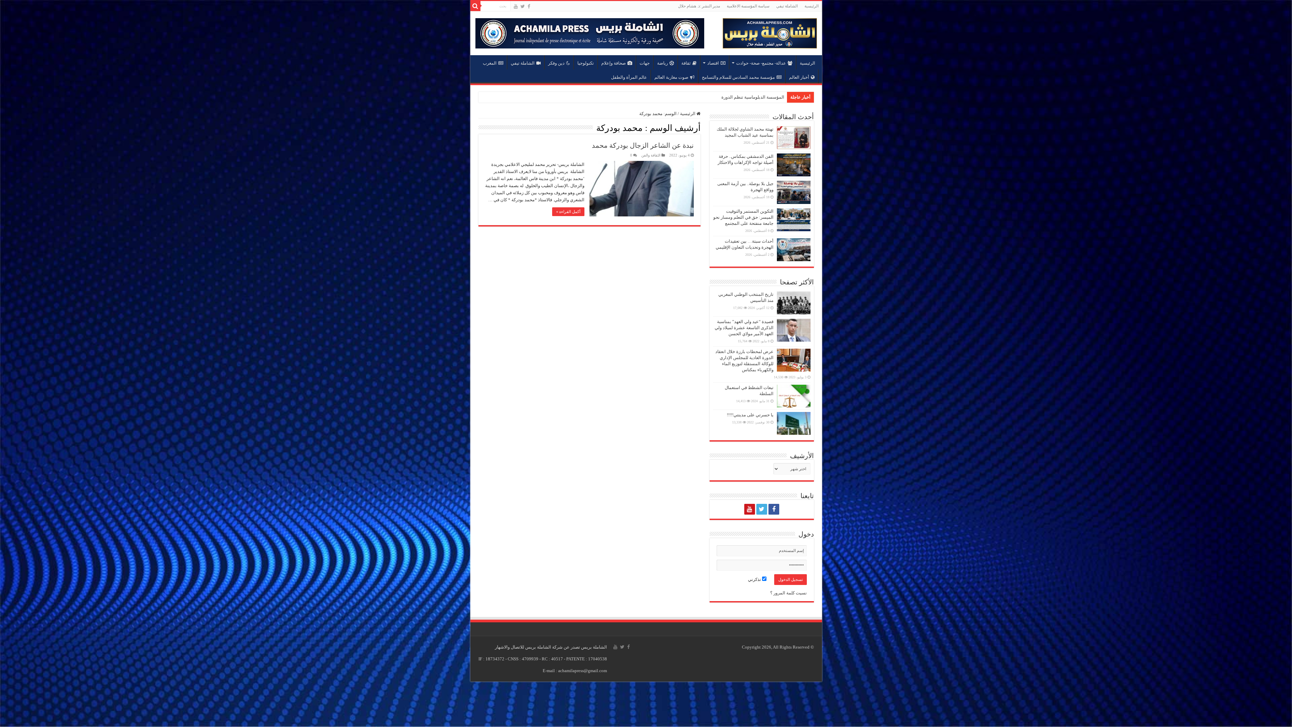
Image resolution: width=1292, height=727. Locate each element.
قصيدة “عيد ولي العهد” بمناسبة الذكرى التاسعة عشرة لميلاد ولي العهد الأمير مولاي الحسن (744, 327)
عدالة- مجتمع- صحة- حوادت (761, 63)
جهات (645, 63)
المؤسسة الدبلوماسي (764, 97)
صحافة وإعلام (613, 63)
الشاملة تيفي (787, 6)
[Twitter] (523, 6)
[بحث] (475, 6)
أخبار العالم (799, 77)
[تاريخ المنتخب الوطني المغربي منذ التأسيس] (794, 302)
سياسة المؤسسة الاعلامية (748, 6)
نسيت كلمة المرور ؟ (788, 592)
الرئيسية (811, 6)
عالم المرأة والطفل (629, 77)
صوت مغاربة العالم (671, 77)
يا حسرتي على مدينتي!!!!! (750, 414)
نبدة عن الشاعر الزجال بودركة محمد (643, 145)
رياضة (662, 63)
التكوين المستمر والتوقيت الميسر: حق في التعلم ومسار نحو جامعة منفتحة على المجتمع (743, 217)
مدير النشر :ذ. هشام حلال (699, 6)
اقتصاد (713, 63)
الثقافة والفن (650, 155)
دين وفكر (556, 63)
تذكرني (755, 579)
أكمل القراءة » (568, 211)
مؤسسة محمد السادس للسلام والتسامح (738, 77)
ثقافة (686, 63)
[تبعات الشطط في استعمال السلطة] (794, 396)
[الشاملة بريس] (770, 32)
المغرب (490, 63)
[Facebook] (529, 6)
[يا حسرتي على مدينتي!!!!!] (794, 423)
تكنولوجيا (585, 63)
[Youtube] (515, 6)
